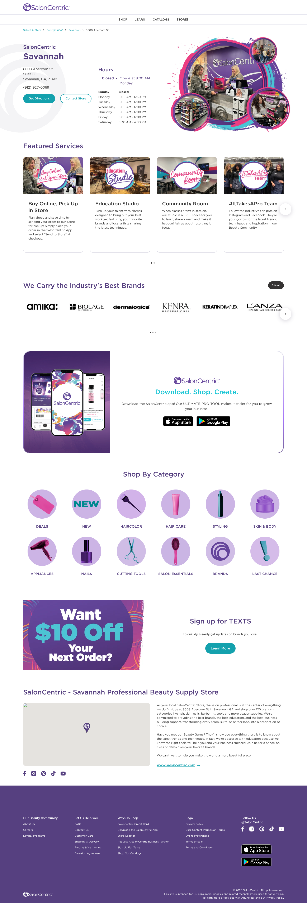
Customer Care (84, 835)
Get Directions (39, 98)
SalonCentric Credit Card (133, 824)
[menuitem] (123, 19)
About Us (29, 824)
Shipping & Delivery (87, 841)
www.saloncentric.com (176, 765)
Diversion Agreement (88, 853)
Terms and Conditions (199, 847)
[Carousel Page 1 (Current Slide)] (151, 263)
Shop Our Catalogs (129, 853)
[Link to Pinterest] (43, 775)
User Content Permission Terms (205, 829)
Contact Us (82, 829)
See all (276, 285)
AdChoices (248, 897)
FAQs (78, 824)
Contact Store (76, 98)
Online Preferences (197, 835)
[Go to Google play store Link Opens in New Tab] (214, 421)
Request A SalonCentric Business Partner (143, 841)
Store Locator (126, 835)
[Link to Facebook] (24, 775)
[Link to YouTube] (63, 774)
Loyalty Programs (34, 835)
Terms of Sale (194, 841)
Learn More (220, 648)
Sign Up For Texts (129, 847)
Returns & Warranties (88, 847)
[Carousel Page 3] (155, 332)
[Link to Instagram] (33, 775)
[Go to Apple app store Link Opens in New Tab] (178, 421)
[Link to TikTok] (53, 775)
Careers (28, 829)
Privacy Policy (194, 824)
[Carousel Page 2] (154, 263)
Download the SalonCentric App (138, 829)
